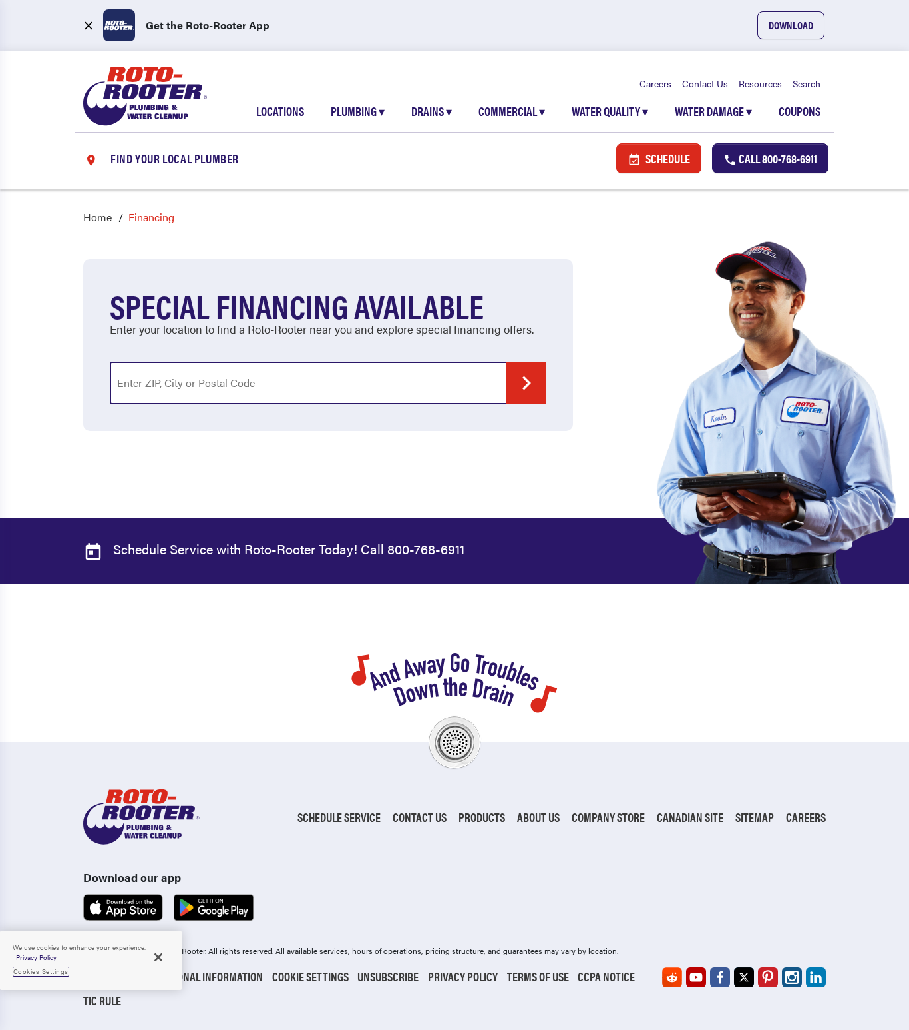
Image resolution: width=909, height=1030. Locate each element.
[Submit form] (526, 383)
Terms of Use (538, 976)
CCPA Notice (606, 976)
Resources (760, 83)
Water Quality (610, 111)
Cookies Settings (41, 971)
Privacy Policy (463, 976)
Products (481, 817)
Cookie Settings (310, 976)
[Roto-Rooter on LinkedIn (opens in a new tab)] (816, 977)
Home (97, 217)
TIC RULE (102, 1000)
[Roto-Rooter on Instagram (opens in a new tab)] (792, 977)
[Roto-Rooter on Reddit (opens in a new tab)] (672, 977)
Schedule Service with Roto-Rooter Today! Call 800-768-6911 (287, 548)
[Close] (158, 957)
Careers (655, 83)
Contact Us (705, 83)
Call (777, 158)
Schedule (666, 158)
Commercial (511, 111)
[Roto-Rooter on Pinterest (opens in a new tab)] (768, 977)
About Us (538, 817)
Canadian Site (690, 817)
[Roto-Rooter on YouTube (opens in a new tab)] (696, 977)
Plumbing (358, 111)
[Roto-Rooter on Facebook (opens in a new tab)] (720, 977)
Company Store (608, 817)
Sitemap (754, 817)
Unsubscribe (388, 976)
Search (806, 83)
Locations (280, 111)
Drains (431, 111)
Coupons (799, 111)
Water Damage (713, 111)
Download (791, 25)
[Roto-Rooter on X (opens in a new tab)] (744, 977)
